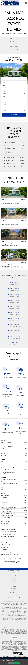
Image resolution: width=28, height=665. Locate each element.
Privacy (14, 586)
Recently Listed (14, 44)
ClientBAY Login (14, 593)
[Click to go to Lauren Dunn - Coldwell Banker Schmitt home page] (10, 3)
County (14, 575)
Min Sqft (4, 102)
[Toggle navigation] (26, 3)
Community (14, 581)
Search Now (14, 114)
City (14, 577)
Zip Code (14, 579)
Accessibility (14, 588)
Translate (24, 656)
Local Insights (14, 52)
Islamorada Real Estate (14, 570)
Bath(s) (3, 96)
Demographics (14, 49)
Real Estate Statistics (14, 41)
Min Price (4, 79)
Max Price (4, 85)
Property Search (14, 38)
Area (14, 584)
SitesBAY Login (14, 595)
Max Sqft (4, 108)
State (14, 573)
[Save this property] (25, 188)
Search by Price (14, 46)
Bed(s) (3, 91)
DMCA (14, 590)
